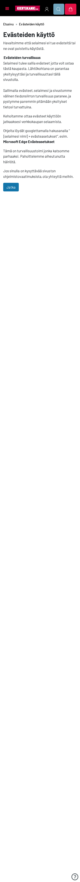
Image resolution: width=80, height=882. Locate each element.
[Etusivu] (27, 8)
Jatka (10, 187)
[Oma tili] (46, 9)
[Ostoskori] (70, 9)
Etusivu (8, 24)
